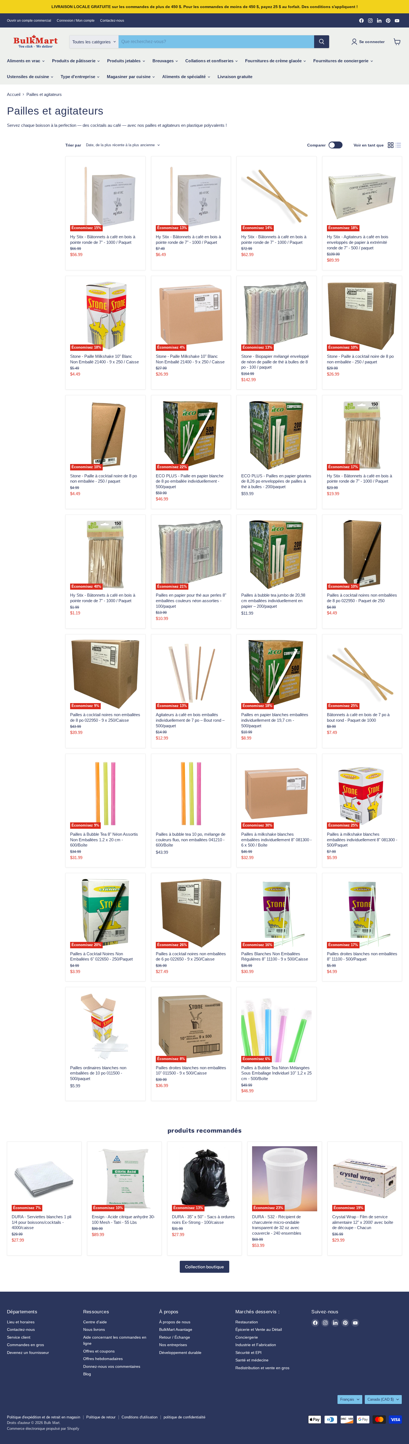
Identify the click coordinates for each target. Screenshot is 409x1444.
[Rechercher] (321, 41)
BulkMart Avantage (175, 1329)
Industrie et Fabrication (255, 1345)
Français (347, 1399)
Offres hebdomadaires (103, 1358)
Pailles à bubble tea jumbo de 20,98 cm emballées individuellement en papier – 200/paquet (273, 600)
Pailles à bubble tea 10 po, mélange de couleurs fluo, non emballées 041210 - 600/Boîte (190, 839)
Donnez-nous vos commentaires (111, 1366)
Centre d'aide (95, 1322)
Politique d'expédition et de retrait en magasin (43, 1417)
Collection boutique (204, 1266)
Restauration (246, 1322)
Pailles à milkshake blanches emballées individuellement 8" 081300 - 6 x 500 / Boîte (276, 839)
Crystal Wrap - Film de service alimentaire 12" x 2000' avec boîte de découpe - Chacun (362, 1222)
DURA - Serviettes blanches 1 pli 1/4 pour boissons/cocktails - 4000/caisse (41, 1222)
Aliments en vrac (24, 60)
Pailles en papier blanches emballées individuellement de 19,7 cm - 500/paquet (274, 720)
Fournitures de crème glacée (274, 60)
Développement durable (180, 1352)
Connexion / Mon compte (76, 21)
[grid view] (391, 145)
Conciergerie (246, 1337)
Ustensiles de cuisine (28, 76)
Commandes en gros (25, 1345)
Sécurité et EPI (248, 1352)
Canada (381, 1399)
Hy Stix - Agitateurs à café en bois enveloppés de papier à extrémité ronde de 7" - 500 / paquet (357, 242)
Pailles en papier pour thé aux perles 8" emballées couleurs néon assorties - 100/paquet (191, 600)
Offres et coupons (99, 1351)
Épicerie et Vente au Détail (258, 1329)
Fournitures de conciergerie (341, 60)
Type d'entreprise (78, 76)
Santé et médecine (251, 1360)
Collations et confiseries (210, 60)
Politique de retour (100, 1417)
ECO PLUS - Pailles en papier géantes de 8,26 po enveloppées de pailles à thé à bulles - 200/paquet (276, 481)
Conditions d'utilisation (139, 1417)
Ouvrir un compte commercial (29, 21)
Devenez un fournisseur (28, 1352)
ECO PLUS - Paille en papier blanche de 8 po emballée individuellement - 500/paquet (189, 481)
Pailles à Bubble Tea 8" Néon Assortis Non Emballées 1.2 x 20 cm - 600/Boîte (104, 839)
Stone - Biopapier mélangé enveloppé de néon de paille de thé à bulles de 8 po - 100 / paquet (275, 361)
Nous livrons (94, 1329)
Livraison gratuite (235, 76)
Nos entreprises (173, 1345)
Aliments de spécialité (184, 76)
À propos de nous (174, 1322)
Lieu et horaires (21, 1322)
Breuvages (163, 60)
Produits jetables (124, 60)
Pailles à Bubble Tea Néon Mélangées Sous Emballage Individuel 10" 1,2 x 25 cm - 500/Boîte (276, 1073)
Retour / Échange (174, 1337)
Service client (18, 1337)
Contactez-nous (112, 21)
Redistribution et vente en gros (262, 1368)
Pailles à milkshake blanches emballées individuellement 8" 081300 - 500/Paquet (362, 839)
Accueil (13, 94)
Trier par (73, 145)
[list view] (398, 145)
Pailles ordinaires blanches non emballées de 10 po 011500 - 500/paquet (98, 1073)
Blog (87, 1374)
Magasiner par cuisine (129, 76)
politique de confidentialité (184, 1417)
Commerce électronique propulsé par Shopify (43, 1428)
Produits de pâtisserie (74, 60)
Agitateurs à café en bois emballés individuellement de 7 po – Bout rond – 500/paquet (190, 720)
